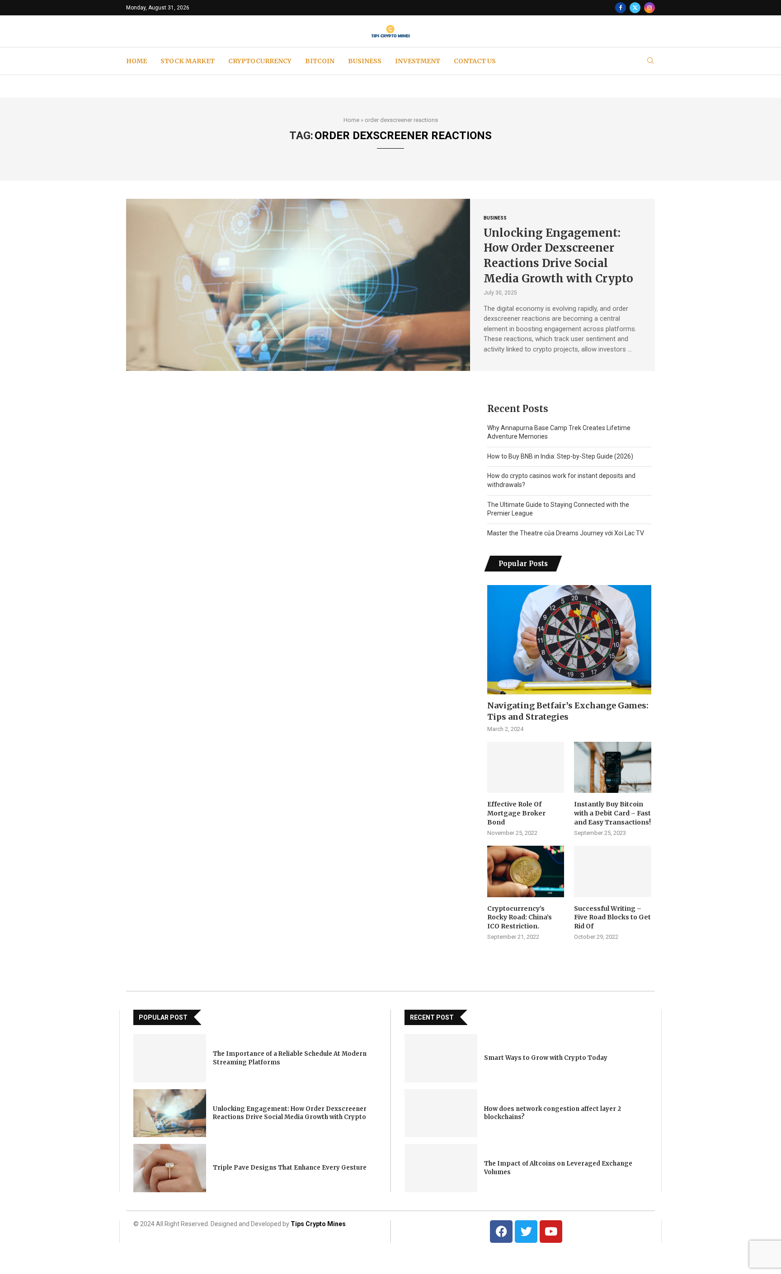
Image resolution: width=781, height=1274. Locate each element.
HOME (136, 61)
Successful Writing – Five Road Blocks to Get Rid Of (612, 917)
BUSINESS (364, 61)
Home (351, 120)
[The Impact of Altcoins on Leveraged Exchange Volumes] (441, 1168)
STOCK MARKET (187, 61)
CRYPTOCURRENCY (260, 61)
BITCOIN (319, 61)
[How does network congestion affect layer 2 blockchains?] (441, 1113)
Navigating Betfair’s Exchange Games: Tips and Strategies (568, 711)
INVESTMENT (417, 61)
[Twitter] (635, 7)
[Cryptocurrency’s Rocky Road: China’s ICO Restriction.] (525, 871)
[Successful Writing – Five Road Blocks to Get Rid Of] (612, 871)
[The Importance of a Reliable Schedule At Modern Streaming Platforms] (169, 1058)
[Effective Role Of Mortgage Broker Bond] (525, 767)
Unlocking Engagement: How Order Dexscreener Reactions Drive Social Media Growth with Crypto (290, 1113)
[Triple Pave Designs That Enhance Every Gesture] (169, 1168)
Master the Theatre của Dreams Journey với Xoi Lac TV (565, 533)
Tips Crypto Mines (318, 1223)
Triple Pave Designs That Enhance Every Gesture (290, 1167)
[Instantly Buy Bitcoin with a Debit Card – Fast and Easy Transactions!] (612, 767)
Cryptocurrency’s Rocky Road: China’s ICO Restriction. (519, 917)
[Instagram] (649, 7)
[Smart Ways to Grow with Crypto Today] (441, 1058)
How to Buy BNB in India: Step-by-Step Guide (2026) (560, 456)
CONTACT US (475, 61)
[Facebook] (620, 7)
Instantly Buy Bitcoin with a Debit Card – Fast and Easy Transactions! (612, 813)
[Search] (650, 61)
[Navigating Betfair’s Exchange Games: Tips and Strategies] (569, 639)
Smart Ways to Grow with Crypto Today (545, 1058)
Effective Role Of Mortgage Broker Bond (516, 813)
